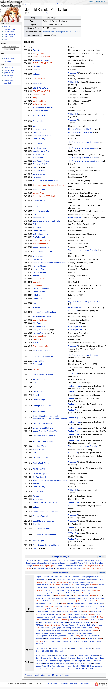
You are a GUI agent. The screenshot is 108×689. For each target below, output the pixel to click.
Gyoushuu (60, 593)
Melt (34, 453)
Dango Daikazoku (40, 292)
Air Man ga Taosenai (41, 351)
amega (51, 579)
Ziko (85, 641)
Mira (71, 611)
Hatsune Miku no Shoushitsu (44, 312)
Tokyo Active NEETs (95, 636)
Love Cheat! (38, 177)
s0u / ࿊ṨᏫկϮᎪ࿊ (68, 628)
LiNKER (94, 606)
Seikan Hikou (38, 450)
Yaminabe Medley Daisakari (59, 560)
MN (37, 614)
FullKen (82, 590)
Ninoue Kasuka (62, 617)
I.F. (101, 595)
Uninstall (36, 70)
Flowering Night (39, 400)
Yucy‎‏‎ (58, 641)
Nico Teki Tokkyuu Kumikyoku (43, 568)
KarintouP (60, 601)
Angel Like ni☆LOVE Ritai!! (44, 196)
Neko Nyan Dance (40, 336)
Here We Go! (38, 333)
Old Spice (76, 666)
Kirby (73, 663)
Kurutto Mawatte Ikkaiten (43, 107)
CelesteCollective (42, 585)
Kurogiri (66, 606)
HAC (67, 593)
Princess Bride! (39, 190)
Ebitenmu (84, 587)
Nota (37, 620)
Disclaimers (85, 683)
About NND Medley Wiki (69, 683)
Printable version (9, 75)
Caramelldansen (39, 174)
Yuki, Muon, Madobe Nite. (43, 357)
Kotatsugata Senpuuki (95, 603)
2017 (85, 648)
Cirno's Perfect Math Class (44, 428)
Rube (38, 628)
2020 (99, 648)
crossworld (94, 585)
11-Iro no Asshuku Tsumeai (73, 566)
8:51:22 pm (63, 577)
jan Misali (72, 598)
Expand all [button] (7, 83)
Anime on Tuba (60, 579)
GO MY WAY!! (39, 201)
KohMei (70, 603)
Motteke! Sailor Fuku (41, 151)
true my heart (38, 256)
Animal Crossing (47, 655)
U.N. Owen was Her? (41, 529)
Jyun (97, 598)
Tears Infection (39, 339)
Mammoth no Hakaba (59, 609)
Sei (46, 630)
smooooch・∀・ (39, 218)
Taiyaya (78, 633)
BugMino (90, 582)
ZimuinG (91, 641)
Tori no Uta (37, 298)
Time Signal (37, 50)
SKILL (35, 224)
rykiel (53, 628)
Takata (89, 633)
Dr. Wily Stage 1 (39, 477)
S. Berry (96, 628)
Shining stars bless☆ (41, 240)
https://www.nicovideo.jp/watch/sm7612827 (60, 32)
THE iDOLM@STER (78, 661)
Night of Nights (39, 411)
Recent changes (9, 34)
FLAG (62, 590)
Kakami (39, 601)
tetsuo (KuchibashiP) (60, 636)
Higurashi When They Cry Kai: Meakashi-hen (86, 302)
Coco (71, 585)
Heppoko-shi (59, 595)
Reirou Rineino (56, 625)
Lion (34, 126)
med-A (90, 609)
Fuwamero (96, 590)
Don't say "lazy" (39, 139)
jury (93, 598)
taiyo (84, 633)
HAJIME (73, 593)
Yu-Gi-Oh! (89, 669)
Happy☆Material (39, 272)
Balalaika (36, 66)
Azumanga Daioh (60, 655)
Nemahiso (39, 617)
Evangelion (72, 658)
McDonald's (60, 666)
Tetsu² (71, 636)
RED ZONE (37, 308)
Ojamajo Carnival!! (40, 111)
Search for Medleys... (61, 573)
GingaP (47, 593)
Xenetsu (90, 638)
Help (5, 39)
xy (101, 638)
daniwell (101, 585)
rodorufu (99, 625)
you (34, 303)
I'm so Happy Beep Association (52, 598)
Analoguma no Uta (40, 346)
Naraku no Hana (39, 129)
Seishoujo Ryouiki (40, 101)
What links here (9, 67)
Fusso (89, 590)
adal (102, 577)
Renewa (65, 625)
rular (42, 628)
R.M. (93, 625)
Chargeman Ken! (46, 658)
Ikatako (38, 598)
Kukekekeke (49, 606)
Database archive (10, 56)
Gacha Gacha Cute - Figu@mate (46, 512)
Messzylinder (63, 611)
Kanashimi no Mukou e (42, 136)
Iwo (66, 598)
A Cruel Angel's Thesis (42, 317)
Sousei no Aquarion (41, 247)
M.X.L (63, 614)
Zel (82, 641)
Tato (50, 636)
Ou (77, 620)
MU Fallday (56, 614)
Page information (9, 80)
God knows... (38, 143)
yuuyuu (76, 641)
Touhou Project (74, 386)
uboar (42, 638)
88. (69, 577)
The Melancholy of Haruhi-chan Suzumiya (85, 161)
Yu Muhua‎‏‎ (64, 641)
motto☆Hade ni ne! (40, 234)
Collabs (77, 585)
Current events (9, 31)
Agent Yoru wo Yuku (41, 211)
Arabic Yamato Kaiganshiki (76, 579)
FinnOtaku (55, 590)
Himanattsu (84, 595)
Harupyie (95, 593)
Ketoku (86, 601)
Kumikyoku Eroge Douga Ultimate (93, 568)
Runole (47, 628)
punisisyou (87, 622)
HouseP (92, 595)
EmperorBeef (92, 587)
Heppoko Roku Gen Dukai (45, 595)
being (35, 98)
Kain (102, 598)
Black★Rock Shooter (41, 463)
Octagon (68, 666)
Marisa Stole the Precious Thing (46, 431)
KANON (46, 601)
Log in (103, 1)
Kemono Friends (50, 663)
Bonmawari (37, 364)
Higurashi (67, 661)
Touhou (71, 392)
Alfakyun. (44, 579)
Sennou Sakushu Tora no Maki (45, 181)
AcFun (38, 655)
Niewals (52, 617)
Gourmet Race (39, 327)
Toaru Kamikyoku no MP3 (93, 560)
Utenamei (65, 638)
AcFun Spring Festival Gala (90, 577)
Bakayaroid (71, 655)
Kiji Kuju (92, 601)
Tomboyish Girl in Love (42, 406)
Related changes (9, 70)
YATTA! (36, 343)
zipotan (98, 641)
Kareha (52, 601)
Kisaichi (43, 603)
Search (3, 43)
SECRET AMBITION (41, 91)
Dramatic (36, 524)
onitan (72, 620)
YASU (46, 641)
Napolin (91, 614)
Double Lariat (38, 121)
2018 (90, 648)
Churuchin (64, 585)
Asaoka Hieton (98, 579)
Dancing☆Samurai (40, 516)
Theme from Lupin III (41, 57)
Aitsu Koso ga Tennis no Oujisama (47, 545)
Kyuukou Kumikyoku (57, 563)
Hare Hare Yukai (39, 148)
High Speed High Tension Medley (77, 563)
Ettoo (45, 590)
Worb (84, 638)
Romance (36, 369)
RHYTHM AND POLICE (42, 63)
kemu (80, 601)
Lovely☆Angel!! (39, 193)
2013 (66, 648)
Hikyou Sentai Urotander (43, 375)
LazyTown (79, 663)
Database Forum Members (46, 587)
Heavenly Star (38, 269)
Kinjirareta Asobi (39, 104)
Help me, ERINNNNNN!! (42, 423)
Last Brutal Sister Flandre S (44, 436)
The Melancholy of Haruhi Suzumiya (83, 142)
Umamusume (62, 669)
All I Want (37, 323)
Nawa (97, 614)
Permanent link (9, 78)
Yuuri (71, 641)
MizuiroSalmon (96, 611)
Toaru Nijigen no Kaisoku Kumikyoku (67, 568)
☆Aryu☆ (89, 579)
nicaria (46, 617)
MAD (95, 663)
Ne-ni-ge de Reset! (40, 155)
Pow (37, 622)
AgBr (38, 579)
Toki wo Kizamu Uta (41, 289)
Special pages (8, 73)
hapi (89, 593)
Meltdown (36, 74)
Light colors (37, 285)
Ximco (96, 638)
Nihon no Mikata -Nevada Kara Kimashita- (50, 263)
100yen (38, 577)
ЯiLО (88, 625)
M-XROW (70, 614)
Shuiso (38, 633)
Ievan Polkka (38, 361)
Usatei (35, 387)
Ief (97, 595)
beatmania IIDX (74, 218)
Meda (96, 609)
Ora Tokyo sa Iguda (41, 237)
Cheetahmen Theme (41, 60)
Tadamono (70, 633)
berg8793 (83, 582)
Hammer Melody (39, 266)
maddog (43, 609)
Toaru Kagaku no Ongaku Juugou (37, 563)
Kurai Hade (58, 606)
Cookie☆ (64, 658)
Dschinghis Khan (40, 320)
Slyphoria (52, 633)
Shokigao (96, 630)
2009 (47, 648)
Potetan (100, 620)
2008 (42, 648)
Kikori (38, 603)
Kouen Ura (39, 606)
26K (52, 577)
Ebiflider (76, 587)
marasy (70, 609)
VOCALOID (73, 73)
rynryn (59, 628)
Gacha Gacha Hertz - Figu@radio (46, 221)
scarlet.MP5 (40, 630)
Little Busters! (38, 295)
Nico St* (59, 566)
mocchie (42, 614)
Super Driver (38, 158)
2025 (56, 651)
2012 (61, 648)
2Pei (56, 577)
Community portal (9, 29)
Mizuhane (86, 611)
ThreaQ (77, 636)
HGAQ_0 (68, 595)
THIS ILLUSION (39, 79)
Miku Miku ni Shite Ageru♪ (43, 521)
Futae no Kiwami (83, 658)
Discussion (36, 4)
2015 (75, 648)
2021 (37, 651)
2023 (47, 651)
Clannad (56, 658)
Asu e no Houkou (40, 379)
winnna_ (78, 638)
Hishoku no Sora (39, 95)
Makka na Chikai (39, 231)
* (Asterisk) (51, 582)
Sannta (83, 628)
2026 (61, 651)
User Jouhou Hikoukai (52, 638)
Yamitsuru (39, 641)
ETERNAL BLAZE (40, 88)
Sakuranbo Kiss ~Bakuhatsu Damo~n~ (49, 185)
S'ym (64, 633)
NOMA (93, 617)
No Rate (100, 617)
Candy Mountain (39, 330)
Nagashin (78, 614)
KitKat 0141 (51, 603)
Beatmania (79, 655)
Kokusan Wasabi (80, 603)
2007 (37, 648)
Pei (91, 620)
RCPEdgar (39, 625)
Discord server (9, 61)
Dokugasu (69, 587)
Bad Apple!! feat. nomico (43, 442)
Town (35, 167)
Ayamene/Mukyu (62, 582)
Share (82, 630)
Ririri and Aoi (81, 625)
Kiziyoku (64, 603)
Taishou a (37, 132)
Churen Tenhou (54, 585)
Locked (101, 606)
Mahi (48, 609)
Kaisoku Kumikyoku (44, 13)
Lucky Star (88, 663)
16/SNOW (45, 577)
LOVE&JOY (38, 215)
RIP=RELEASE (39, 115)
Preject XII (63, 622)
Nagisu (84, 614)
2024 (52, 651)
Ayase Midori (73, 582)
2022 (42, 651)
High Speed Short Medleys (53, 661)
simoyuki (45, 633)
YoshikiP (52, 641)
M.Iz (80, 611)
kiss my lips (38, 259)
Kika (97, 601)
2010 (52, 648)
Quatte (94, 622)
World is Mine (38, 84)
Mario (44, 666)
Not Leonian (44, 620)
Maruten (84, 609)
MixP (75, 611)
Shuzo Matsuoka (96, 666)
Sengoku (76, 630)
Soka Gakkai (40, 669)
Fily (49, 590)
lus (38, 609)
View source (49, 4)
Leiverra (88, 606)
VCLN (72, 638)
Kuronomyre (74, 606)
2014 (71, 648)
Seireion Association (56, 630)
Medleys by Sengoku (61, 556)
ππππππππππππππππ (49, 622)
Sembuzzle (68, 630)
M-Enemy (47, 611)
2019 (95, 648)
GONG (35, 383)
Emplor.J (39, 590)
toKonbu (84, 636)
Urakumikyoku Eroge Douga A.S (44, 566)
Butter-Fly (37, 227)
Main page (7, 26)
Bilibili (86, 655)
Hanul (84, 593)
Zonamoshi (39, 644)
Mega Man (51, 666)
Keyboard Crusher (63, 663)
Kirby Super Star (75, 327)
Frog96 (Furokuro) (72, 590)
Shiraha (88, 630)
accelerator (75, 577)
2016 (80, 648)
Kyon (82, 606)
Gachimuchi (94, 658)
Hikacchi (76, 595)
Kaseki (67, 601)
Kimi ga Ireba (38, 54)
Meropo (55, 611)
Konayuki (36, 496)
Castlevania (94, 655)
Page (27, 4)
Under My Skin (39, 171)
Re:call (47, 625)
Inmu (88, 661)
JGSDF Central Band (83, 598)
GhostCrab (39, 593)
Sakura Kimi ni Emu (41, 244)
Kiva (58, 603)
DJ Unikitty (60, 587)
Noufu (52, 620)
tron (37, 638)
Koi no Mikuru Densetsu (42, 252)
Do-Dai (35, 207)
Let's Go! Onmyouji (40, 457)
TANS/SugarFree (42, 636)
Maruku (77, 609)
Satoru (90, 628)
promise (36, 276)
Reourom (72, 625)
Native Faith (38, 392)
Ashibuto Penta (41, 582)
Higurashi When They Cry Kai (80, 129)
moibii (49, 614)
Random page (8, 36)
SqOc (59, 633)
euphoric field (38, 279)
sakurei (77, 628)
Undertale (71, 669)
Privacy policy (52, 683)
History (59, 4)
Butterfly (36, 395)
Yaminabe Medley (42, 560)
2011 (56, 648)
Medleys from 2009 (42, 675)
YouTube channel (9, 58)
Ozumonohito (83, 620)
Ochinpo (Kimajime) (62, 620)
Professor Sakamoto (75, 622)
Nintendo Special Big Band (77, 617)
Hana (79, 593)
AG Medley (31, 560)
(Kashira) (74, 601)
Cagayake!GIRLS (40, 164)
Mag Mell (36, 282)
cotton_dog (85, 585)
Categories (29, 675)
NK (89, 617)
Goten (53, 593)
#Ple (94, 620)
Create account (94, 1)
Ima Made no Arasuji (41, 161)
